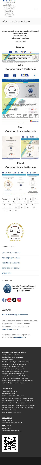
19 (27, 204)
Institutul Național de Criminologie (13, 383)
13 (31, 202)
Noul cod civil (6, 428)
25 (28, 207)
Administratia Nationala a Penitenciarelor (15, 371)
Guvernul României (8, 393)
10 (14, 202)
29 (16, 210)
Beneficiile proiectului (10, 268)
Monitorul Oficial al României (11, 355)
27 (4, 210)
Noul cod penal (7, 420)
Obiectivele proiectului (11, 253)
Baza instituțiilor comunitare (11, 412)
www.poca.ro (20, 337)
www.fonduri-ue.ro (10, 329)
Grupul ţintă (6, 273)
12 (25, 202)
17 (16, 204)
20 (33, 204)
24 (22, 207)
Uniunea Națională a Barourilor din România (16, 403)
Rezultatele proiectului (11, 263)
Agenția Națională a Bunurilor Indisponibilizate (17, 398)
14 (37, 202)
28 (10, 210)
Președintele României (9, 391)
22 (10, 207)
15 (4, 204)
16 (10, 204)
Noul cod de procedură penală (12, 423)
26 (34, 207)
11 (19, 202)
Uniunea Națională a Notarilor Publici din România (18, 405)
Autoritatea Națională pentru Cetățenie (15, 376)
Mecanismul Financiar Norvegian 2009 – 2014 (17, 400)
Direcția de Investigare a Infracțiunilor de (16, 362)
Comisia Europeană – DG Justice (13, 396)
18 (21, 204)
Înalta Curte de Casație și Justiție (13, 369)
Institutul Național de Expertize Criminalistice (17, 380)
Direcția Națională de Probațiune (13, 373)
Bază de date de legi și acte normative (15, 315)
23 (16, 207)
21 (4, 207)
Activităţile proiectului (11, 258)
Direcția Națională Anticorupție (12, 366)
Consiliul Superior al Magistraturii (13, 357)
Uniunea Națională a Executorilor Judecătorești (18, 407)
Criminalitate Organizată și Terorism (14, 364)
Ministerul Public (7, 359)
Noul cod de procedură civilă (11, 430)
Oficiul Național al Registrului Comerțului (15, 378)
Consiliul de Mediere (9, 410)
